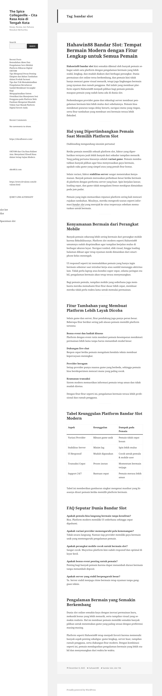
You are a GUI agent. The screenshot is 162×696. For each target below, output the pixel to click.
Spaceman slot (8, 221)
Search (12, 42)
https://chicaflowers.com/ (20, 139)
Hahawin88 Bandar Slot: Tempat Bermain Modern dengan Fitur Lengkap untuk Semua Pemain (104, 50)
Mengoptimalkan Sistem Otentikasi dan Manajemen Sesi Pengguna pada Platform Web (23, 96)
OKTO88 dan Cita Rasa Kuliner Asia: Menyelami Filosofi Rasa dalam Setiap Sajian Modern (23, 154)
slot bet (4, 209)
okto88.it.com (15, 169)
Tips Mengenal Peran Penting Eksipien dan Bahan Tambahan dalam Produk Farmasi (23, 76)
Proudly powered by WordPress (81, 690)
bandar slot (78, 204)
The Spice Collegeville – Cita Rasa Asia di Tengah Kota (23, 17)
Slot (2, 213)
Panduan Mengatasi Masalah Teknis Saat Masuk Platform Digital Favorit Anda (22, 105)
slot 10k (117, 668)
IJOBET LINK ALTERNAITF (21, 197)
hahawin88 (94, 668)
